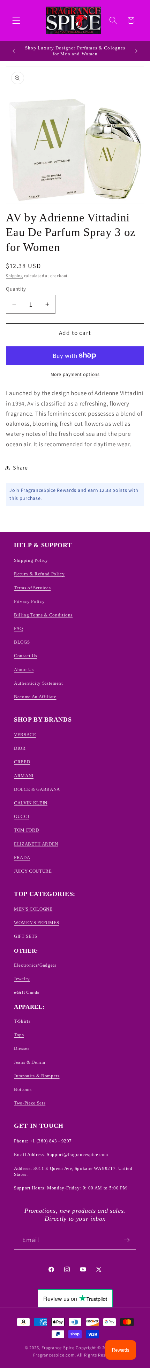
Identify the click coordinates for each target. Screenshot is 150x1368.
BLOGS (22, 642)
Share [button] (20, 467)
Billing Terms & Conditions (43, 615)
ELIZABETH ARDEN (36, 844)
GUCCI (21, 816)
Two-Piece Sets (29, 1103)
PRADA (22, 857)
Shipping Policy (31, 560)
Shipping (14, 275)
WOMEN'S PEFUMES (36, 922)
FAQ (18, 628)
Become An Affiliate (35, 696)
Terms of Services (32, 587)
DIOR (20, 748)
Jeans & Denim (29, 1062)
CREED (22, 761)
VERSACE (25, 734)
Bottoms (23, 1089)
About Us (23, 669)
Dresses (22, 1048)
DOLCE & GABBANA (37, 789)
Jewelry (22, 978)
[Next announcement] (136, 50)
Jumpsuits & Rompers (37, 1075)
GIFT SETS (25, 936)
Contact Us (25, 655)
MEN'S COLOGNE (33, 909)
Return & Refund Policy (39, 573)
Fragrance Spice (58, 1348)
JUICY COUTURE (33, 871)
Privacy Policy (29, 601)
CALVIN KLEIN (30, 802)
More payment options (75, 374)
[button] (16, 20)
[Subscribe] (127, 1240)
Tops (19, 1034)
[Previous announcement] (13, 50)
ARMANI (23, 775)
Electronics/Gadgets (35, 965)
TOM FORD (26, 830)
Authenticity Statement (38, 683)
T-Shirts (22, 1021)
